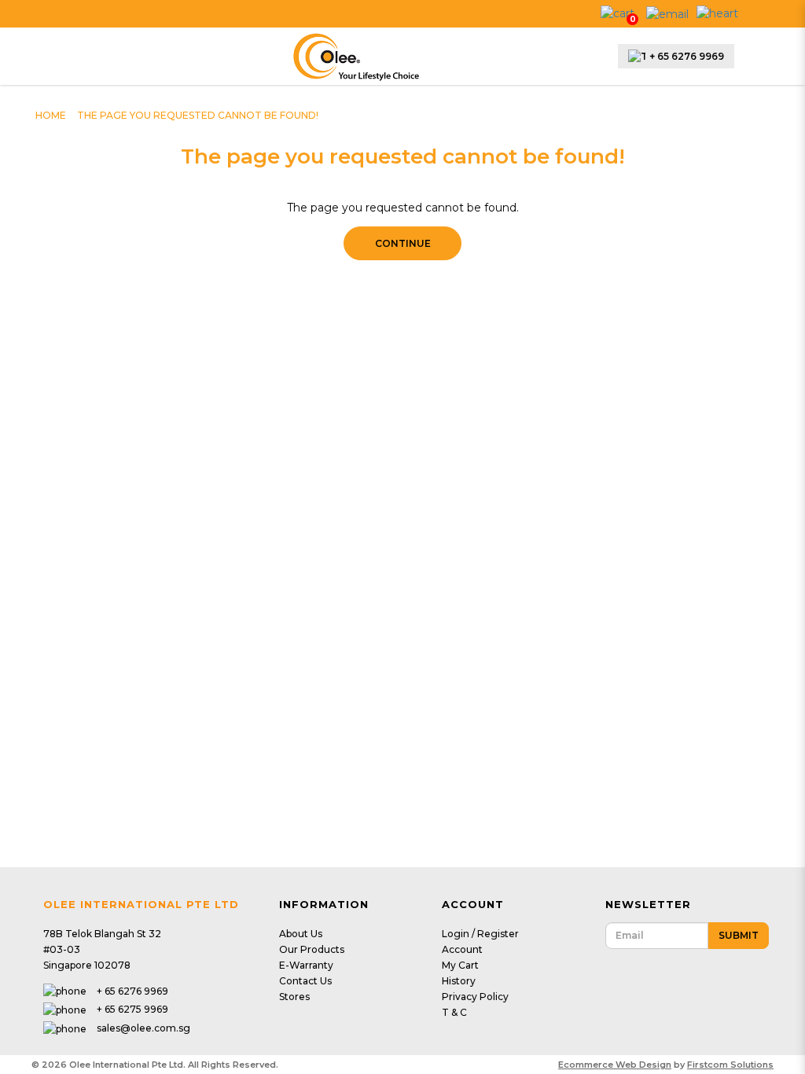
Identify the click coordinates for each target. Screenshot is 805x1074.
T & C (454, 1012)
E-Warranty (306, 965)
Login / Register (480, 934)
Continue (403, 243)
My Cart (460, 965)
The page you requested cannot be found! (197, 115)
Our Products (311, 949)
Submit (739, 935)
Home (50, 115)
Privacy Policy (475, 996)
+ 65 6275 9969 (132, 1009)
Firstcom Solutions (730, 1064)
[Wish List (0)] (717, 13)
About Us (300, 934)
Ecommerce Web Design (614, 1064)
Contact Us (305, 981)
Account (462, 949)
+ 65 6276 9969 (686, 56)
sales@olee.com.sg (143, 1028)
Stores (294, 996)
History (459, 981)
